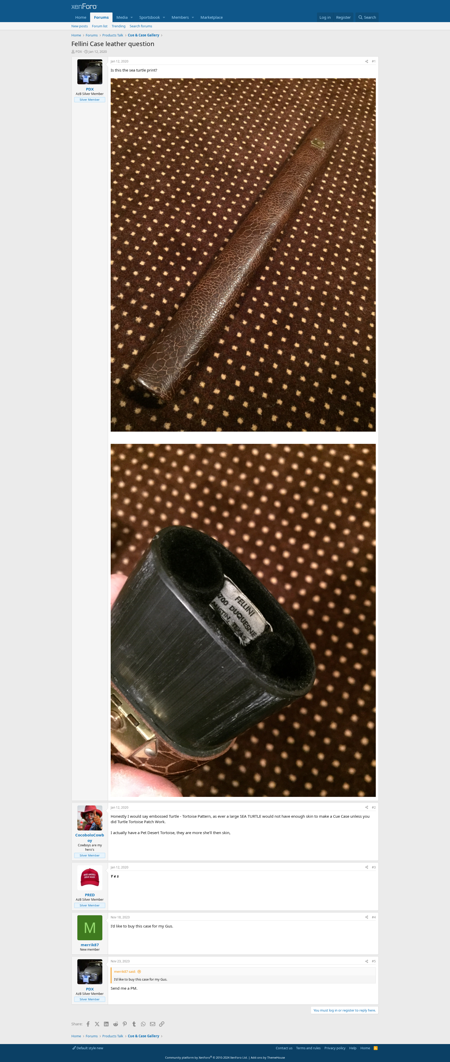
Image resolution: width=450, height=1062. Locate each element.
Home (80, 17)
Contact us (284, 1048)
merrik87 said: (125, 971)
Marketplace (212, 17)
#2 (374, 807)
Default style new (89, 1048)
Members (180, 17)
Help (353, 1048)
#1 (374, 61)
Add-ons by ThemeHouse (268, 1057)
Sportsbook (149, 17)
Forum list (100, 26)
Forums (101, 17)
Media (122, 17)
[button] (131, 17)
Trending (119, 26)
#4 (374, 917)
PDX (79, 51)
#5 (374, 961)
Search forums (141, 26)
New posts (79, 26)
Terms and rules (308, 1048)
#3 (374, 867)
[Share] (366, 62)
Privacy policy (335, 1048)
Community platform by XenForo (206, 1057)
